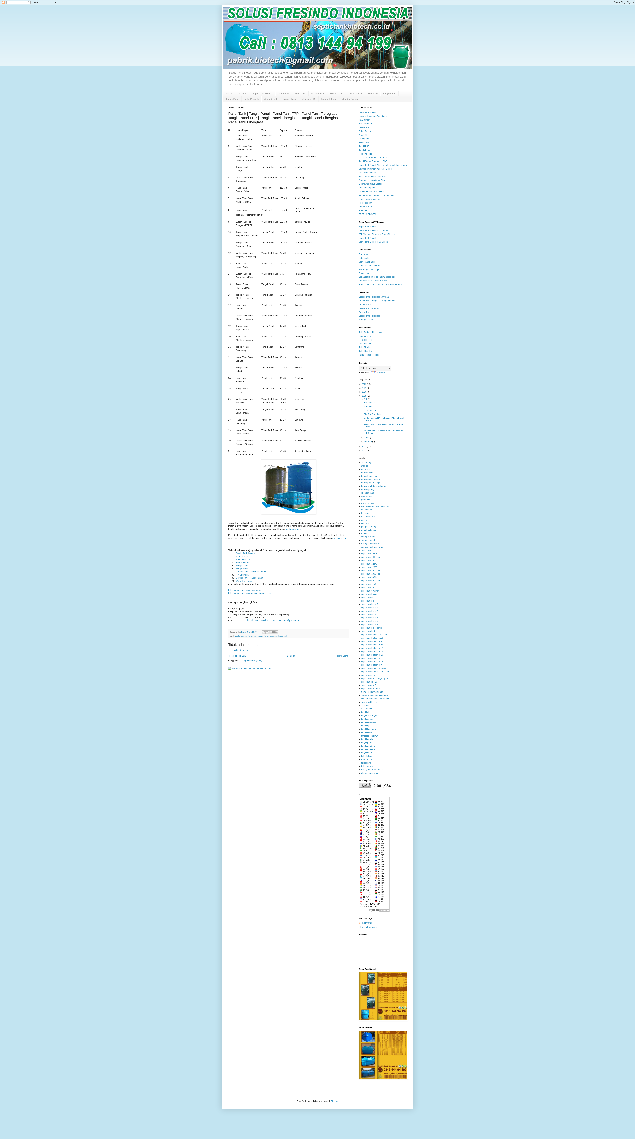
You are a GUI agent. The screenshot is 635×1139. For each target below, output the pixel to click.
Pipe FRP (368, 406)
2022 (364, 384)
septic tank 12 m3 (369, 564)
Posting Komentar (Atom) (251, 661)
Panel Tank (364, 142)
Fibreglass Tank (366, 203)
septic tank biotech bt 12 (372, 648)
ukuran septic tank (369, 773)
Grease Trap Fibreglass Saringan (374, 297)
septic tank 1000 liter (370, 557)
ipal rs (364, 520)
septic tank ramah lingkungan (374, 678)
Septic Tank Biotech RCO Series (373, 230)
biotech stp (366, 469)
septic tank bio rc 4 (369, 611)
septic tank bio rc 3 (369, 608)
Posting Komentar (240, 650)
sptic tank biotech (369, 702)
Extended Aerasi (349, 99)
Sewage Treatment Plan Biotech (375, 695)
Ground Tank (270, 99)
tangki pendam (368, 746)
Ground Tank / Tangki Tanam (250, 578)
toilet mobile (366, 759)
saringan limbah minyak (372, 547)
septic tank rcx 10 (369, 682)
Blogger (334, 1101)
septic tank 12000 (369, 567)
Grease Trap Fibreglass (369, 316)
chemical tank (367, 493)
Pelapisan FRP (308, 99)
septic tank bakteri (369, 594)
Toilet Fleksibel (365, 351)
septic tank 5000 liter (370, 581)
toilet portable (367, 766)
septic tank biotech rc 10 (372, 655)
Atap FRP (363, 135)
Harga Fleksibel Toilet (368, 355)
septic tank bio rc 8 (369, 624)
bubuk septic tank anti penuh (374, 486)
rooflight (365, 533)
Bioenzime (363, 254)
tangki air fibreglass (370, 715)
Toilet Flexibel (365, 347)
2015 (364, 396)
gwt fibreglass (367, 503)
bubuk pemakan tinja (370, 479)
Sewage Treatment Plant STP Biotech (376, 169)
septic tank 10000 (369, 560)
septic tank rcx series (370, 688)
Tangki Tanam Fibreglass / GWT (373, 161)
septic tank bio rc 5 (369, 614)
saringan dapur (368, 537)
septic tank (366, 550)
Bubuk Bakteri (328, 99)
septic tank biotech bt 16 (372, 651)
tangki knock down (255, 636)
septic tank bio (367, 597)
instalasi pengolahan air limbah (375, 506)
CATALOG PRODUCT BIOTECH (373, 158)
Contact (243, 93)
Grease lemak (365, 304)
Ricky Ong (367, 923)
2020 (364, 392)
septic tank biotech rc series (373, 668)
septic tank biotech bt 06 (372, 641)
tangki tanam (367, 753)
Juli (366, 399)
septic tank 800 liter (370, 591)
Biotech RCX (317, 93)
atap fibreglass (368, 462)
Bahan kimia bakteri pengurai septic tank (377, 277)
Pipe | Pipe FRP (366, 154)
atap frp (364, 466)
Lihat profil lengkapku (368, 927)
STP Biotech (242, 556)
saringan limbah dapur (371, 543)
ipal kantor (366, 513)
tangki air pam (367, 719)
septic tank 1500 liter (370, 570)
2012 (364, 450)
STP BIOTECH (337, 93)
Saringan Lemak (366, 320)
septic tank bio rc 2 (369, 604)
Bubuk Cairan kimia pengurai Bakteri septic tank (380, 284)
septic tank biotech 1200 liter (374, 635)
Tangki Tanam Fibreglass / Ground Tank (376, 195)
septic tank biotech (369, 631)
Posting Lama (342, 656)
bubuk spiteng (367, 489)
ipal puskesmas (368, 516)
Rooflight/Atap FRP (367, 188)
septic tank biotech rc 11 (372, 658)
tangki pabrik (367, 739)
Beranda (230, 93)
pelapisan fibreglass (370, 526)
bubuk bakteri (367, 473)
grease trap (366, 496)
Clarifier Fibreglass (372, 414)
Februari (368, 442)
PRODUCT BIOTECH (368, 214)
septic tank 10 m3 (369, 553)
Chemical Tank (365, 206)
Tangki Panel (232, 99)
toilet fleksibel (367, 756)
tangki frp (365, 726)
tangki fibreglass (368, 722)
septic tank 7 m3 (368, 584)
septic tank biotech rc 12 (372, 662)
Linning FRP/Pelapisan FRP (371, 191)
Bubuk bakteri (365, 258)
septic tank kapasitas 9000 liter (375, 672)
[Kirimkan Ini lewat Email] (264, 632)
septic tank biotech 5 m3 (372, 638)
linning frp (365, 523)
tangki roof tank (281, 636)
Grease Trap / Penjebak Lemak (251, 571)
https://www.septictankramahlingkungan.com (249, 593)
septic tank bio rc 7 (369, 621)
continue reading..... (295, 529)
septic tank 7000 (368, 587)
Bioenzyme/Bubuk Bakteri (370, 184)
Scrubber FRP (370, 410)
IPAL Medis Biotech (367, 173)
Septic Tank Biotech (263, 93)
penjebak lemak (368, 530)
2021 (364, 388)
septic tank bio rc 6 (369, 618)
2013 (364, 446)
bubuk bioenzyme (369, 476)
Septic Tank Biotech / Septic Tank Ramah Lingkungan (383, 165)
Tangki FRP (364, 146)
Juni (366, 438)
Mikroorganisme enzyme (370, 269)
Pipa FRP (363, 210)
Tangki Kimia (389, 93)
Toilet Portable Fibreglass (370, 332)
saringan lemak (368, 540)
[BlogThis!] (267, 632)
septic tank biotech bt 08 (372, 645)
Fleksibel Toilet (365, 340)
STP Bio (365, 705)
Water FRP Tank (244, 581)
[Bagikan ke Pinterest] (276, 632)
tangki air (365, 712)
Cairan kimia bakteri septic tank (373, 281)
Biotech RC (300, 93)
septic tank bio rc (368, 601)
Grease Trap (289, 99)
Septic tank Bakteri (367, 262)
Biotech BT (283, 93)
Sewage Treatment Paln (372, 692)
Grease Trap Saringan (369, 308)
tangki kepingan (241, 636)
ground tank (366, 500)
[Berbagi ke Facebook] (273, 632)
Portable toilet (365, 336)
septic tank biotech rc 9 (371, 665)
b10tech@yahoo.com (289, 620)
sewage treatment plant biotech (375, 699)
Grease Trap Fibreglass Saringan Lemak (377, 301)
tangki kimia (366, 732)
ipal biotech (366, 510)
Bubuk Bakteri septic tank (370, 266)
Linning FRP (364, 139)
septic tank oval (368, 675)
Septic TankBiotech (245, 553)
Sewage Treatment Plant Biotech (373, 116)
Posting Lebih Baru (237, 656)
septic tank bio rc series (371, 628)
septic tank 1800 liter (370, 574)
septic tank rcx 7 (368, 685)
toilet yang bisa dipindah (372, 769)
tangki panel (269, 636)
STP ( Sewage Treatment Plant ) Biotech (377, 234)
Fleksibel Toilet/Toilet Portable (372, 176)
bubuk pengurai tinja (370, 483)
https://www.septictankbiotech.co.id (245, 590)
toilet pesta (366, 763)
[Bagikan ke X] (270, 632)
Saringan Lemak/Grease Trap (372, 180)
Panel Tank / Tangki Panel (370, 199)
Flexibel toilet (365, 343)
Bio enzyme (364, 273)
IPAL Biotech (356, 93)
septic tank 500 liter (370, 577)
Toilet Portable (251, 99)
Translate (381, 372)
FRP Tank (373, 93)
